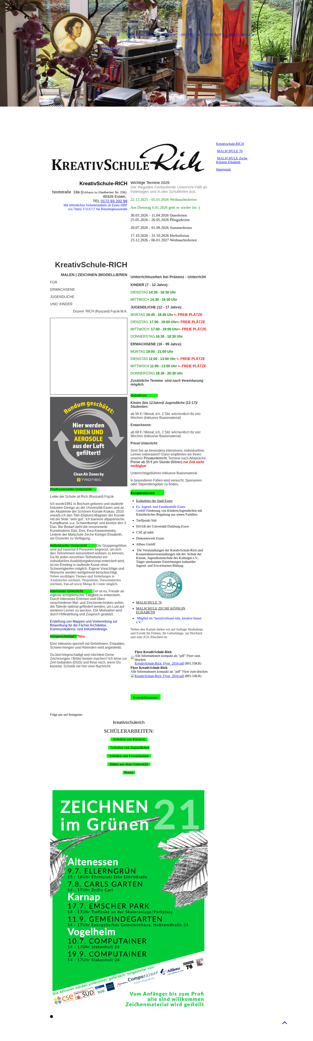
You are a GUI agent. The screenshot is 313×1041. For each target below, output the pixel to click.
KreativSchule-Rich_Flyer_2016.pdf (159, 663)
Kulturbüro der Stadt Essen (154, 501)
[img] (72, 35)
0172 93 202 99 (114, 201)
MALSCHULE (240, 34)
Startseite (110, 34)
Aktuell (189, 34)
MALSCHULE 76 (149, 602)
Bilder (146, 34)
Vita (130, 34)
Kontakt (108, 49)
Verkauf (213, 34)
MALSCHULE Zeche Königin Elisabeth (231, 160)
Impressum (223, 169)
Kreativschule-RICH (230, 144)
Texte (166, 34)
